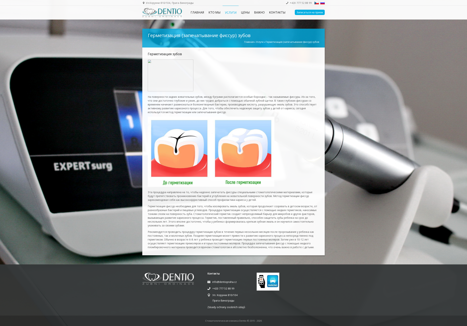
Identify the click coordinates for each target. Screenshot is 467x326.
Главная (197, 12)
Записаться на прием (310, 12)
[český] (316, 2)
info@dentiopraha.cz (224, 282)
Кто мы (215, 12)
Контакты (277, 12)
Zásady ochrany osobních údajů (226, 307)
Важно (259, 12)
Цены (245, 12)
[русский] (322, 2)
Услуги (231, 13)
